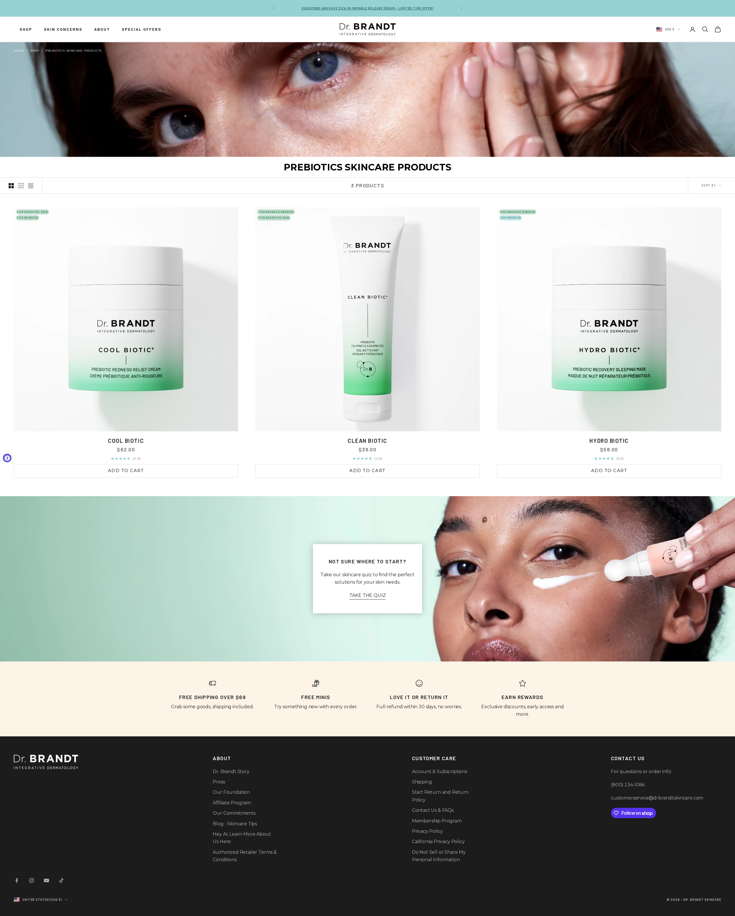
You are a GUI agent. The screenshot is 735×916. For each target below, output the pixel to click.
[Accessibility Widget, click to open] (7, 458)
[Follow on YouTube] (46, 880)
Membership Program (437, 821)
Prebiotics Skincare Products (73, 51)
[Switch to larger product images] (11, 185)
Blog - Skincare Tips (235, 823)
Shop (34, 51)
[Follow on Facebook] (17, 880)
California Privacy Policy (438, 841)
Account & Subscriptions (439, 771)
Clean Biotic (367, 440)
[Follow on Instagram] (31, 880)
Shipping (422, 782)
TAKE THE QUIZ (367, 595)
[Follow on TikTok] (61, 880)
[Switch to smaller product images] (21, 185)
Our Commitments (234, 813)
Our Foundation (231, 792)
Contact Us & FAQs (433, 810)
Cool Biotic (126, 440)
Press (219, 782)
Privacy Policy (427, 831)
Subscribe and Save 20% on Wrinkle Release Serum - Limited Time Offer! (367, 8)
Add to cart (126, 470)
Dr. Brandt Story (231, 771)
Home (19, 51)
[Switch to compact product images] (30, 185)
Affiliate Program (232, 803)
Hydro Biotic (609, 440)
